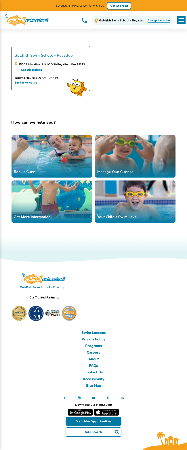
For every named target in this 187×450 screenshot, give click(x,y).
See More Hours (25, 82)
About (93, 359)
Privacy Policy (93, 339)
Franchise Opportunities (93, 421)
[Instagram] (79, 398)
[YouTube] (93, 398)
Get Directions (31, 70)
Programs (93, 346)
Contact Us (93, 372)
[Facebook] (64, 398)
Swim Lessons (93, 332)
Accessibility (93, 379)
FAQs (93, 365)
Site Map (93, 385)
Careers (93, 352)
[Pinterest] (107, 398)
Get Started (119, 6)
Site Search (93, 432)
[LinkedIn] (122, 398)
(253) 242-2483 (84, 20)
